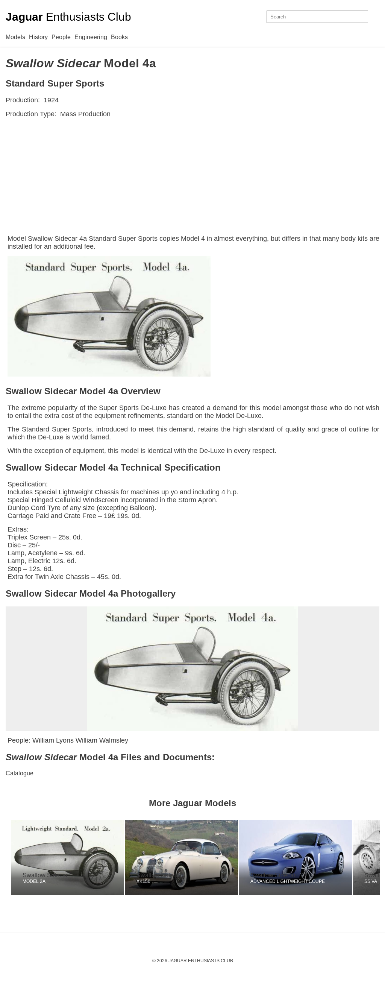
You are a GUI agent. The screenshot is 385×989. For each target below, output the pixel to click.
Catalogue (19, 773)
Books (119, 37)
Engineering (90, 37)
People (61, 37)
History (38, 37)
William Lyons (53, 740)
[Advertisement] (192, 178)
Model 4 (193, 238)
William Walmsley (102, 740)
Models (15, 37)
